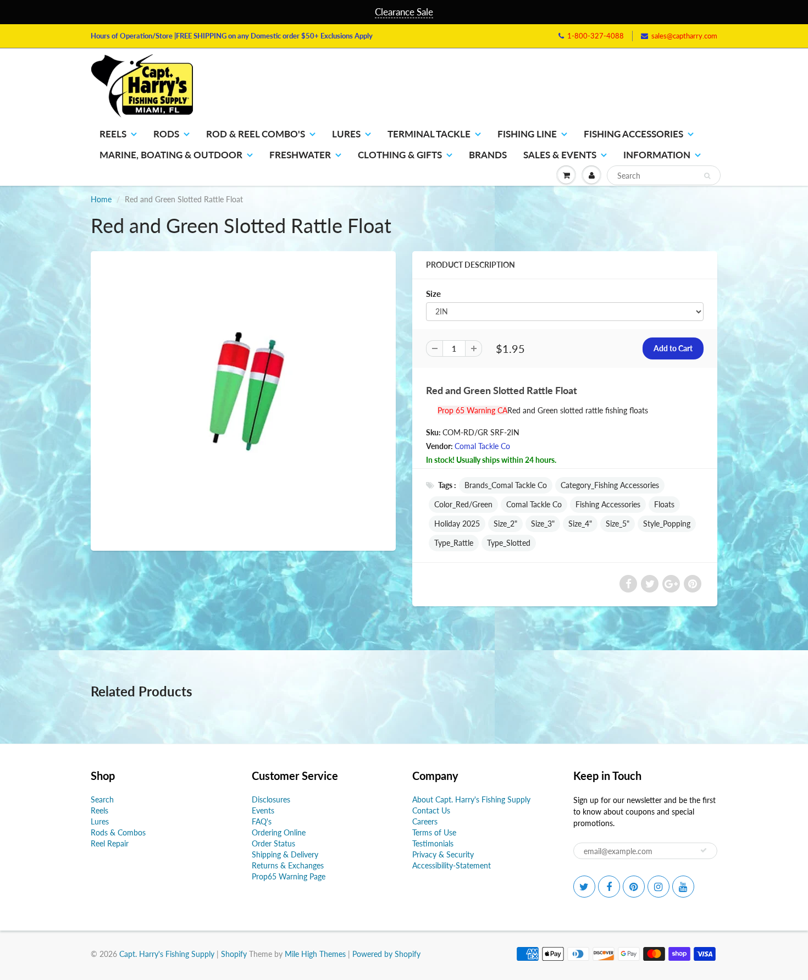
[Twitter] (584, 887)
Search (102, 799)
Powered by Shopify (386, 954)
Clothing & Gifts (400, 154)
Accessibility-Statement (451, 865)
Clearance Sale (404, 12)
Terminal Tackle (429, 134)
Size (433, 293)
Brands (488, 154)
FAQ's (262, 821)
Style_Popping (666, 523)
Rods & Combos (118, 832)
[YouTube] (683, 887)
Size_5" (617, 523)
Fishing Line (527, 134)
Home (101, 199)
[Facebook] (609, 887)
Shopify (234, 954)
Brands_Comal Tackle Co (505, 485)
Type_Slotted (508, 542)
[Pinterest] (634, 887)
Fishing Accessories (633, 134)
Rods (166, 134)
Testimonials (432, 843)
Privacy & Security (443, 854)
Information (656, 154)
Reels (112, 134)
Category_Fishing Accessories (610, 485)
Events (263, 810)
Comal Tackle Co (482, 446)
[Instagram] (658, 887)
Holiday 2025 (457, 523)
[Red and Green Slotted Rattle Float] (243, 399)
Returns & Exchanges (288, 865)
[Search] (707, 176)
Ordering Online (279, 832)
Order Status (273, 843)
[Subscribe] (703, 850)
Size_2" (505, 523)
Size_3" (543, 523)
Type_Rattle (453, 542)
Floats (664, 504)
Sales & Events (559, 154)
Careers (425, 821)
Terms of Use (434, 832)
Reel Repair (110, 843)
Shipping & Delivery (285, 854)
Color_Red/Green (463, 504)
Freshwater (300, 154)
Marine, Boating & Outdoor (170, 154)
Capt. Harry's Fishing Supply (166, 954)
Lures (346, 134)
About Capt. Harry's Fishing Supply (471, 799)
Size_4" (580, 523)
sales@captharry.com (684, 35)
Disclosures (271, 799)
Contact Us (431, 810)
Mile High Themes (315, 954)
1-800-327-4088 (595, 35)
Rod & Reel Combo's (255, 134)
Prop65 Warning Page (288, 876)
